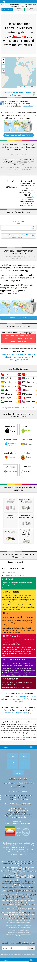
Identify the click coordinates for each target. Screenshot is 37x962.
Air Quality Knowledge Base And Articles (18, 795)
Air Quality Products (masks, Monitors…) (18, 814)
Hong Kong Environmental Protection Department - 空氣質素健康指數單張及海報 (18, 902)
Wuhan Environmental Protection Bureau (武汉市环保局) (18, 906)
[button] (3, 59)
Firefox (27, 453)
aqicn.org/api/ (28, 205)
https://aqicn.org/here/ (18, 155)
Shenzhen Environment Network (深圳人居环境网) (18, 913)
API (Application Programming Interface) (18, 816)
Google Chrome (10, 453)
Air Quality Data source (18, 808)
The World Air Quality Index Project (17, 823)
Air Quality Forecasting (18, 812)
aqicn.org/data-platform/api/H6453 (27, 198)
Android (26, 426)
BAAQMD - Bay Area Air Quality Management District (18, 864)
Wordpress (10, 467)
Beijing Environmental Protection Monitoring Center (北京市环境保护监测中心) (18, 868)
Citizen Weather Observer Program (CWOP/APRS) (18, 861)
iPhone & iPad (10, 426)
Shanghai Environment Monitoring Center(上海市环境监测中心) (18, 872)
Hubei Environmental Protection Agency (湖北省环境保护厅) (18, 910)
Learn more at (18, 135)
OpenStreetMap (25, 87)
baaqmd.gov (28, 106)
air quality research (18, 791)
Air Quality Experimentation (18, 797)
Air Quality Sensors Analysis (18, 799)
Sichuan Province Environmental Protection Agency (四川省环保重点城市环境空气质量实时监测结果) (18, 891)
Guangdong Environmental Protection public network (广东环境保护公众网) (18, 916)
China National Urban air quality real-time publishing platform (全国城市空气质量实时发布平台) (18, 877)
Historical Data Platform (18, 818)
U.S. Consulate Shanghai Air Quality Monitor (18, 881)
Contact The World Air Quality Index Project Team (19, 784)
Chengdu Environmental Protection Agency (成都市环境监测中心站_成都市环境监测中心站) (18, 896)
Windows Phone (10, 440)
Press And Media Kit (18, 787)
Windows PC (27, 440)
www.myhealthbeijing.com (16, 713)
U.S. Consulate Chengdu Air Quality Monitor (18, 899)
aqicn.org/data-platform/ (18, 360)
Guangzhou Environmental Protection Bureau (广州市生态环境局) (18, 884)
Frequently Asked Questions (18, 803)
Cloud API (27, 466)
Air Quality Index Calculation (18, 810)
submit (31, 948)
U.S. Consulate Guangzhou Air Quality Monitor (18, 887)
